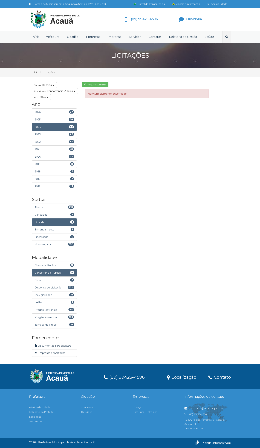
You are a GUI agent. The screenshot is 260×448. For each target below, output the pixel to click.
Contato (222, 376)
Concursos (87, 407)
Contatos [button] (155, 37)
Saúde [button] (210, 37)
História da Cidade (39, 407)
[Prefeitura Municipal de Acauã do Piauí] (61, 19)
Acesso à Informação (188, 3)
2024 (40, 97)
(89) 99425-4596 (126, 376)
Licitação (138, 407)
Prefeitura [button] (52, 37)
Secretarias (35, 421)
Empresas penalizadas (51, 353)
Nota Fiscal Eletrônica (145, 412)
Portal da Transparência (151, 3)
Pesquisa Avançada (96, 84)
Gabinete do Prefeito (41, 412)
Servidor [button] (135, 37)
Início (35, 37)
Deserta (43, 85)
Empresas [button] (93, 37)
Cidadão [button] (73, 37)
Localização (183, 376)
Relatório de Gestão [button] (183, 37)
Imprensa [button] (115, 37)
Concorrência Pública (54, 91)
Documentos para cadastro (54, 345)
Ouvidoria (86, 412)
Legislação (35, 416)
